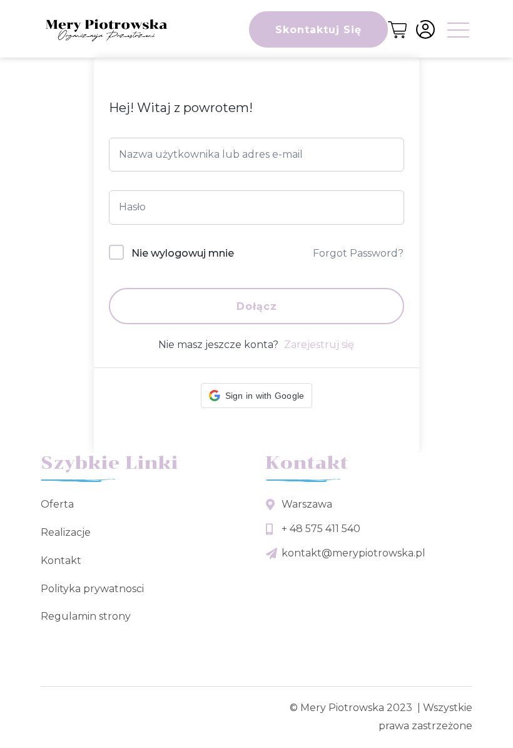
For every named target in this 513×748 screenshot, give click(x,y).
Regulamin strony (86, 616)
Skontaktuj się (318, 30)
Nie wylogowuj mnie (182, 253)
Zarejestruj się (319, 345)
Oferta (57, 504)
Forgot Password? (358, 253)
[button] (257, 395)
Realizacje (66, 532)
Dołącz (256, 306)
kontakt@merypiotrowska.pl (353, 553)
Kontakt (61, 560)
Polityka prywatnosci (92, 589)
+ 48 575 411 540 (321, 529)
